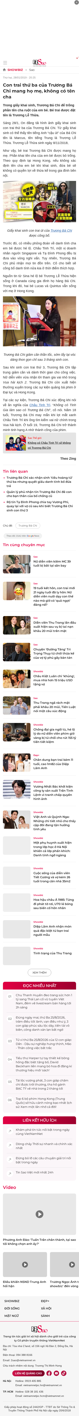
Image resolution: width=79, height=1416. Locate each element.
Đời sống (12, 1308)
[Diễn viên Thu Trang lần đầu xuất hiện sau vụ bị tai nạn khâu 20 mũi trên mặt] (16, 625)
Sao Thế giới (35, 438)
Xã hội (46, 1308)
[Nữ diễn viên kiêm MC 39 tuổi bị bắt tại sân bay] (16, 564)
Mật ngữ (11, 1316)
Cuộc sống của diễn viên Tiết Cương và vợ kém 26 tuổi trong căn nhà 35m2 (51, 877)
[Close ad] (76, 2)
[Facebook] (49, 1373)
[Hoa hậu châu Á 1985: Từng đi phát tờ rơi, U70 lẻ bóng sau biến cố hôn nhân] (16, 902)
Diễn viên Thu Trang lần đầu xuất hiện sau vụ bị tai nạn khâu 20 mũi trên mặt (54, 627)
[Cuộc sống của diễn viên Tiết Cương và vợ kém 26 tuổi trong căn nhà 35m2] (16, 876)
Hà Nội (7, 1380)
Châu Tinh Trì (39, 405)
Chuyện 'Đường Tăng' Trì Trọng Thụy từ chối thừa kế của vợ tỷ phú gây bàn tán (53, 653)
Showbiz (15, 70)
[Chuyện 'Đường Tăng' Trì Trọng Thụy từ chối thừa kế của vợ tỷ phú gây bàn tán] (16, 652)
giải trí (61, 1158)
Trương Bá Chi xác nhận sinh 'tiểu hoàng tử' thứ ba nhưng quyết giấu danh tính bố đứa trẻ (40, 482)
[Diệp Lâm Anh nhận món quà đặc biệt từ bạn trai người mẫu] (16, 929)
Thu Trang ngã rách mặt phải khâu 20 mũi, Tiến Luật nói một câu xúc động (54, 707)
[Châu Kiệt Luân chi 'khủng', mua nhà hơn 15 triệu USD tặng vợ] (16, 679)
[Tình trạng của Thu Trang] (16, 956)
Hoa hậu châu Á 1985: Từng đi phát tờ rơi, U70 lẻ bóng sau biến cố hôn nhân (53, 904)
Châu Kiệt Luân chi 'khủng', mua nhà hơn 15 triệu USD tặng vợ (54, 680)
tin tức (37, 1130)
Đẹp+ (36, 755)
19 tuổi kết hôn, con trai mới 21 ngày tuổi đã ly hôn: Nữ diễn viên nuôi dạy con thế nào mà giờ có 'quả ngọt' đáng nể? (54, 596)
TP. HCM (8, 1391)
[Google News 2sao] (23, 537)
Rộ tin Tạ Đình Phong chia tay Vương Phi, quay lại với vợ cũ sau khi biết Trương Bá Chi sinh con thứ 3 (40, 506)
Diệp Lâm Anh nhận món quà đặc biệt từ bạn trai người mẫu (52, 931)
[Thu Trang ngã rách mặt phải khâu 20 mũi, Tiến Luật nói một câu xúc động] (16, 705)
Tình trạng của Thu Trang (52, 953)
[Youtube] (56, 1373)
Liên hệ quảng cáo (28, 1373)
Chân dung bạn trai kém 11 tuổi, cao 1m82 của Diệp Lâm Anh (53, 764)
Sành (45, 1316)
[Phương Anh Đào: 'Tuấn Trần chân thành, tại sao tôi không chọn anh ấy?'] (39, 1214)
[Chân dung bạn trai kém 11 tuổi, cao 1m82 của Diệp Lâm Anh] (16, 762)
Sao (32, 70)
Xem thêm (39, 972)
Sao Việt (27, 1172)
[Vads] (76, 57)
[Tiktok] (64, 1373)
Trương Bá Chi (61, 230)
